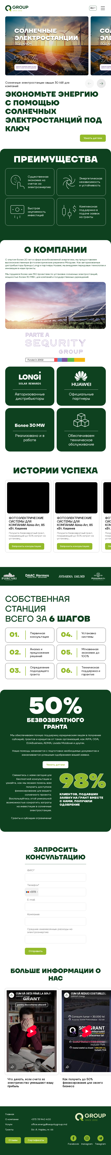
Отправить (35, 951)
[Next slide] (101, 83)
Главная (9, 1114)
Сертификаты (36, 1140)
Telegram (100, 1144)
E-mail (31, 899)
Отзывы (13, 1140)
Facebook (73, 1144)
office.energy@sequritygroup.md (49, 1124)
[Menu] (103, 8)
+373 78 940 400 (41, 1119)
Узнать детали (93, 138)
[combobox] (31, 892)
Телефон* (33, 885)
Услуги (8, 1124)
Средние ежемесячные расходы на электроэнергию (49, 931)
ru (92, 8)
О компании (11, 1119)
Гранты (9, 1129)
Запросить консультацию (26, 546)
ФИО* (31, 870)
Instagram (87, 1144)
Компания (33, 914)
